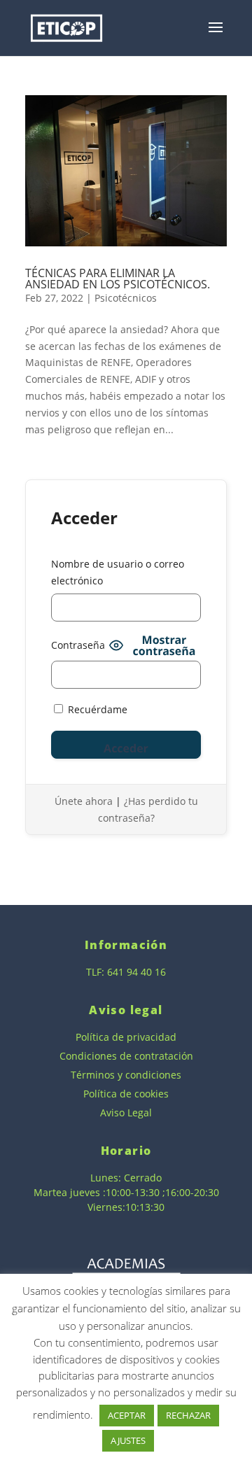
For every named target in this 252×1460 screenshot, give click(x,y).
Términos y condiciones (126, 1074)
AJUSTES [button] (128, 1440)
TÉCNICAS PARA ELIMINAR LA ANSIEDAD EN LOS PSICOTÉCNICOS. (117, 278)
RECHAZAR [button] (188, 1415)
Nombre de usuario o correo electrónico (117, 572)
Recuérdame (96, 709)
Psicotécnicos (125, 297)
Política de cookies (126, 1093)
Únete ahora (84, 801)
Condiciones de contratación (126, 1055)
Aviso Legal (126, 1112)
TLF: (96, 971)
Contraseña (78, 645)
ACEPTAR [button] (127, 1415)
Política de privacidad (126, 1037)
